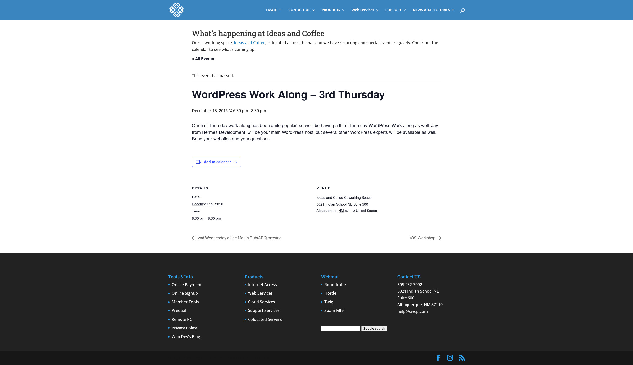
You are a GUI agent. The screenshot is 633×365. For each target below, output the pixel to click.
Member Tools (185, 302)
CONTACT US (299, 10)
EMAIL (271, 10)
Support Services (264, 310)
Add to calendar (217, 161)
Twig (328, 302)
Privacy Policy (184, 328)
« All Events (203, 58)
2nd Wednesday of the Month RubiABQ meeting (239, 238)
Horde (330, 293)
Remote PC (182, 319)
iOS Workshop (423, 238)
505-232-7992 (409, 284)
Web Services (363, 10)
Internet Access (262, 284)
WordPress (261, 358)
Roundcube (335, 284)
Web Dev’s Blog (186, 336)
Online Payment (187, 284)
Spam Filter (334, 310)
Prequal (179, 310)
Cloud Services (261, 302)
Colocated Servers (265, 319)
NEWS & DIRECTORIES (431, 10)
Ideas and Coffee (249, 42)
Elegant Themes (207, 358)
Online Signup (185, 293)
